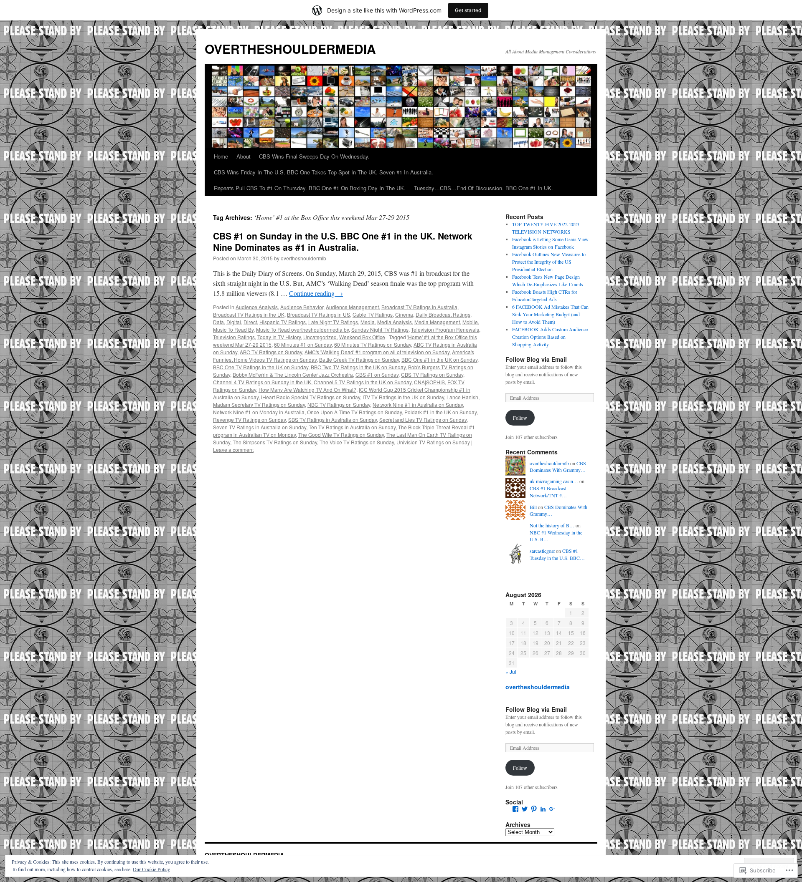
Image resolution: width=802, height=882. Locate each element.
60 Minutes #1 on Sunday (303, 344)
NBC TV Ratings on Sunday (338, 404)
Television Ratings (234, 336)
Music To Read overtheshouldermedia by (302, 329)
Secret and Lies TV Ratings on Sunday (423, 419)
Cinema (404, 314)
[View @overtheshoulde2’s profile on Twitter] (524, 809)
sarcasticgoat (542, 550)
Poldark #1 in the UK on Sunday (440, 412)
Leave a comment (233, 449)
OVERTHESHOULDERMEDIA (290, 49)
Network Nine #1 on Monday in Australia (259, 412)
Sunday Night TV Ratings (380, 329)
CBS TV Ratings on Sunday (432, 374)
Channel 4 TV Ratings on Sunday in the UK (262, 382)
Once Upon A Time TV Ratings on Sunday (354, 412)
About (243, 156)
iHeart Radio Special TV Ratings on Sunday (310, 397)
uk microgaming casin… (554, 481)
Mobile (470, 321)
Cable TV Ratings (373, 314)
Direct (250, 321)
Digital (233, 321)
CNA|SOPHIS (429, 382)
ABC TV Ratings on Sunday (271, 351)
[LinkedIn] (543, 809)
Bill (533, 507)
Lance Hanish (462, 397)
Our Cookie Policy (151, 869)
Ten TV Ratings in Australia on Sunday (352, 427)
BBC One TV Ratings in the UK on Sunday (260, 366)
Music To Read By (233, 329)
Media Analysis (394, 321)
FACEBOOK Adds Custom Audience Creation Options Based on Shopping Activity (550, 337)
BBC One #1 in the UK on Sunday (439, 359)
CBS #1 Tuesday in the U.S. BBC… (557, 554)
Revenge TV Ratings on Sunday (249, 419)
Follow (520, 417)
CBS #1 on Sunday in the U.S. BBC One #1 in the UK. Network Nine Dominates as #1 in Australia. (342, 241)
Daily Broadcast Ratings (443, 314)
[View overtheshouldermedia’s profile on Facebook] (515, 809)
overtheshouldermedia (537, 687)
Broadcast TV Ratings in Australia (419, 306)
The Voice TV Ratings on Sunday (357, 442)
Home (221, 156)
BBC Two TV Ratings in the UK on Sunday (358, 366)
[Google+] (552, 809)
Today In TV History (279, 336)
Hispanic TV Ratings (282, 321)
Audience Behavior (301, 306)
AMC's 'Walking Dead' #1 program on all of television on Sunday (377, 351)
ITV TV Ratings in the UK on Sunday (403, 397)
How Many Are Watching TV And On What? (307, 389)
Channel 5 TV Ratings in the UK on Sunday (362, 382)
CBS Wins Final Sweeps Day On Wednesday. (314, 156)
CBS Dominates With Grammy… (558, 467)
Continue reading (316, 293)
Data (218, 321)
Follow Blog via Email (536, 359)
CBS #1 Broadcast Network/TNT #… (548, 492)
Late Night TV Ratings (333, 321)
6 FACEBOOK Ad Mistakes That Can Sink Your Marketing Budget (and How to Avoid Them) (550, 314)
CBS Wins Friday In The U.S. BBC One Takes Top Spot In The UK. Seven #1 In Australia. (323, 172)
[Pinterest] (533, 809)
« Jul (510, 671)
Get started (468, 10)
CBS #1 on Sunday (376, 374)
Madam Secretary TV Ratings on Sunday (259, 404)
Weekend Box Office (362, 336)
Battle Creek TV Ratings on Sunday (359, 359)
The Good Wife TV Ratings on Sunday (341, 434)
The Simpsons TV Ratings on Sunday (275, 442)
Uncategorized (320, 336)
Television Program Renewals (445, 329)
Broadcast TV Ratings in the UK (248, 314)
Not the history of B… (552, 525)
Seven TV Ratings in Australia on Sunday (259, 427)
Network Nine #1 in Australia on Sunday (418, 404)
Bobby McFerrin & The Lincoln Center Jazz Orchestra (293, 374)
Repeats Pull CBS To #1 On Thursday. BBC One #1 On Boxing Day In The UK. (310, 188)
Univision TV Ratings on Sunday (433, 442)
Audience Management (352, 306)
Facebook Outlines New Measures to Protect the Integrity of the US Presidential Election (549, 261)
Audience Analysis (257, 306)
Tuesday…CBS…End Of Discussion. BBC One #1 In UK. (483, 188)
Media (367, 321)
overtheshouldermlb (303, 258)
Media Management (437, 321)
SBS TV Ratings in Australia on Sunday (332, 419)
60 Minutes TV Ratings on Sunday (372, 344)
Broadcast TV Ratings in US (318, 314)
